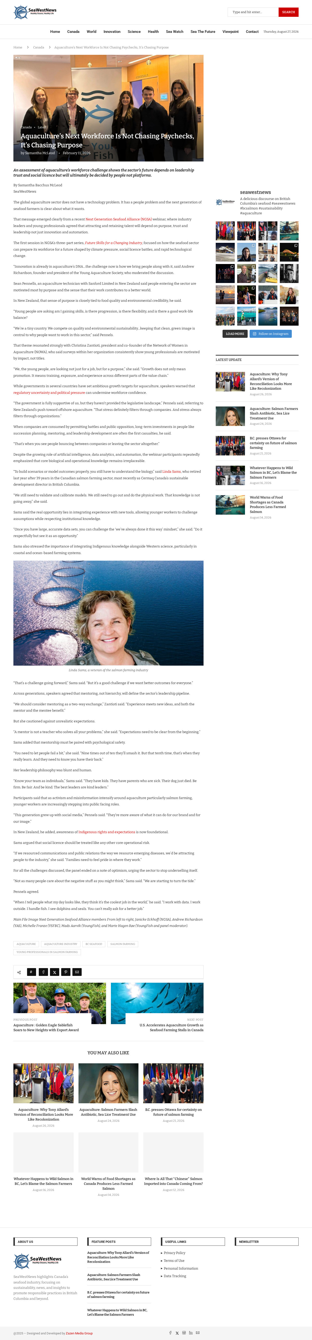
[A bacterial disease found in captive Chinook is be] (246, 273)
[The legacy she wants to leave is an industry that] (225, 294)
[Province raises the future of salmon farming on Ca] (246, 230)
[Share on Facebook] (43, 972)
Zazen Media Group (79, 1333)
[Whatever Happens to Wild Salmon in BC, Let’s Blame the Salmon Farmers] (43, 1152)
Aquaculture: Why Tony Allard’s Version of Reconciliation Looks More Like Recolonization (43, 1115)
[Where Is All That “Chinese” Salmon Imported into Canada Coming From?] (173, 1152)
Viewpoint (231, 31)
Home (55, 31)
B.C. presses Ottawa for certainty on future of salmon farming (273, 443)
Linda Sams (171, 472)
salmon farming (122, 944)
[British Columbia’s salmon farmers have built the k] (225, 316)
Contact (252, 31)
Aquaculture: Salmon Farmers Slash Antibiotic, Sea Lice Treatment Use (274, 413)
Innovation (112, 31)
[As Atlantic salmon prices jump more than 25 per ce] (289, 252)
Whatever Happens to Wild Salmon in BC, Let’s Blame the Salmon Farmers (273, 473)
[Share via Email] (77, 972)
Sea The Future (203, 31)
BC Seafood (94, 944)
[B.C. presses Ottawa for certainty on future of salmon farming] (173, 1083)
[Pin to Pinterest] (65, 972)
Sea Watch (174, 31)
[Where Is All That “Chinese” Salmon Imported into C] (225, 252)
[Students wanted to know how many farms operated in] (267, 252)
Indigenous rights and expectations (106, 832)
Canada (73, 31)
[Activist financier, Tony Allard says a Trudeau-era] (225, 230)
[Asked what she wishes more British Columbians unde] (267, 273)
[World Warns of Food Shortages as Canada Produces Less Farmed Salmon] (108, 1152)
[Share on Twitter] (54, 972)
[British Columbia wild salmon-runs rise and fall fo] (267, 230)
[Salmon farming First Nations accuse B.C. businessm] (225, 273)
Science (134, 31)
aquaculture (26, 944)
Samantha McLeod (40, 153)
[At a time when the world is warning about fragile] (289, 230)
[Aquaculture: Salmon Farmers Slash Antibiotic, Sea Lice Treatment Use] (108, 1083)
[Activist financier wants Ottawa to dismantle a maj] (289, 273)
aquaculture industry (60, 944)
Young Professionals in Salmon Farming (47, 952)
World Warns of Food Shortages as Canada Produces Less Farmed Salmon (108, 1184)
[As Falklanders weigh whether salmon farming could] (246, 252)
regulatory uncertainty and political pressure (49, 393)
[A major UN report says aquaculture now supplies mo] (246, 316)
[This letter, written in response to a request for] (289, 316)
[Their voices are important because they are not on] (267, 294)
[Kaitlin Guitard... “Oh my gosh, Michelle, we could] (289, 294)
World (91, 31)
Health (153, 31)
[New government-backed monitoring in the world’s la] (267, 316)
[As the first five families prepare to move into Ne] (246, 294)
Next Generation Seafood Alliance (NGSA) (119, 219)
